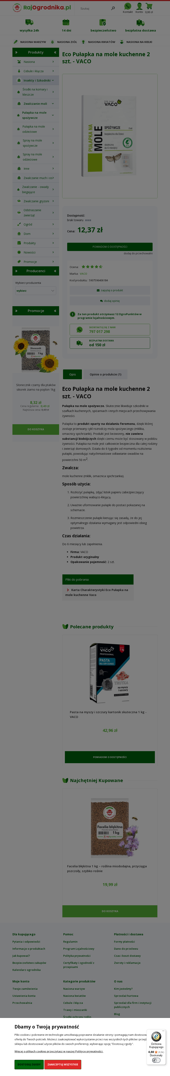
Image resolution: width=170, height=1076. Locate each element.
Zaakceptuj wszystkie (62, 1064)
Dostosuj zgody (29, 1064)
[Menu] (163, 1031)
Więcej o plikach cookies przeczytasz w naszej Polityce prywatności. (59, 1051)
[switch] (156, 1060)
